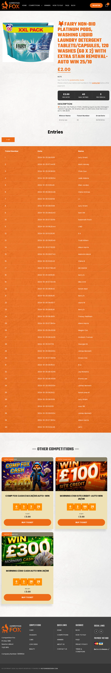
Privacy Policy (82, 644)
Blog (73, 5)
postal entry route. (77, 80)
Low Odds (33, 644)
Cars (31, 640)
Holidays (33, 635)
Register (96, 5)
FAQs (67, 5)
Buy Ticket (27, 522)
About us (60, 644)
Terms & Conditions (80, 650)
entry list (96, 83)
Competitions (34, 5)
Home (24, 5)
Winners (47, 5)
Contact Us (62, 649)
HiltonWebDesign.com (49, 668)
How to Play (58, 5)
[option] (28, 42)
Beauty (32, 649)
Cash (31, 630)
